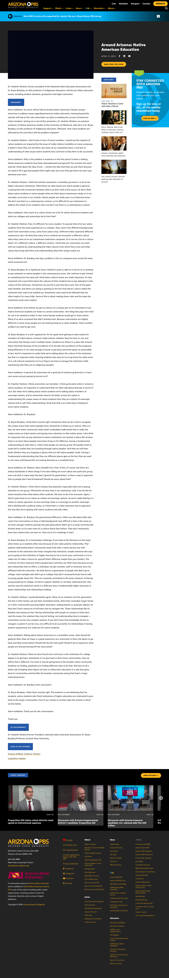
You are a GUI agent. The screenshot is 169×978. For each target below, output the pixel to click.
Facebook (68, 868)
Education (114, 918)
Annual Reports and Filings (145, 872)
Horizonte (114, 851)
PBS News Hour (116, 865)
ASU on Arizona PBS (91, 883)
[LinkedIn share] (125, 56)
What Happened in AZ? (93, 860)
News (112, 839)
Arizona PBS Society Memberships (142, 892)
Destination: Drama (91, 876)
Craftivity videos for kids (119, 898)
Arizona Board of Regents (34, 904)
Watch (87, 839)
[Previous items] (8, 798)
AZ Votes (113, 855)
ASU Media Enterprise (33, 886)
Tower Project (140, 912)
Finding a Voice (90, 922)
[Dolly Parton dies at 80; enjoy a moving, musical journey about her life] (113, 111)
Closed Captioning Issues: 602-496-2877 (71, 857)
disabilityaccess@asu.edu (18, 866)
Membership (140, 896)
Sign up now (149, 118)
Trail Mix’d (88, 857)
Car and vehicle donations (145, 916)
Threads (68, 883)
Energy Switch (89, 869)
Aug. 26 (107, 101)
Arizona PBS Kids (116, 877)
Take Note (88, 915)
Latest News (114, 844)
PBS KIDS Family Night (118, 884)
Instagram (69, 873)
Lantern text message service (118, 894)
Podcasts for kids (116, 902)
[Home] (23, 5)
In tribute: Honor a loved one (144, 908)
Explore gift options (142, 882)
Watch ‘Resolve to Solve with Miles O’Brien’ (112, 105)
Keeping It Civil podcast (92, 919)
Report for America (117, 960)
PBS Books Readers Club (144, 868)
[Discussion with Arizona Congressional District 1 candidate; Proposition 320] (80, 786)
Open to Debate (116, 858)
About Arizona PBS (142, 848)
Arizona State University (39, 883)
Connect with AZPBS (142, 844)
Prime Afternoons (91, 879)
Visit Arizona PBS (141, 875)
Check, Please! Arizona (92, 853)
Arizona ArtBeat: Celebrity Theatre (24, 754)
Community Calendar (143, 858)
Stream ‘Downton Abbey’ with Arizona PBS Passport (113, 154)
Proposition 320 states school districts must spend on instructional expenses (30, 821)
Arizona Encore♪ (90, 912)
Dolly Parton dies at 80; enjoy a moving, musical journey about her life (112, 129)
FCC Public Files (70, 845)
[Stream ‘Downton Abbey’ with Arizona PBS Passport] (113, 137)
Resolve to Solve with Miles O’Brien (94, 849)
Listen (87, 897)
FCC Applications (70, 850)
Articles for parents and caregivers (118, 906)
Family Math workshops (119, 911)
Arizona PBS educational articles (119, 939)
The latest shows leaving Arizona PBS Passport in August (113, 179)
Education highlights (117, 923)
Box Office (139, 861)
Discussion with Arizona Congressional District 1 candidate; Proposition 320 (78, 821)
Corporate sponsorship (143, 903)
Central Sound (89, 905)
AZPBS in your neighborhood (115, 931)
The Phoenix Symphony (93, 908)
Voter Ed (113, 861)
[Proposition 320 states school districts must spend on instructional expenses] (30, 786)
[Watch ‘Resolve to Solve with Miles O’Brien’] (113, 85)
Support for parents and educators (119, 956)
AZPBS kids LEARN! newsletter (117, 888)
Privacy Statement (71, 863)
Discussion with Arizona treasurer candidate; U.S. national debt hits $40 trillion (127, 823)
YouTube (69, 878)
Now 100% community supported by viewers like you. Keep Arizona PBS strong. (63, 16)
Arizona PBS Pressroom (144, 855)
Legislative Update (17, 758)
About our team (116, 964)
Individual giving (141, 900)
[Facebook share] (121, 56)
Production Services (142, 865)
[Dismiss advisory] (158, 16)
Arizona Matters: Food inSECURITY (92, 864)
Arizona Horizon (116, 848)
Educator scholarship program (117, 950)
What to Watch (90, 844)
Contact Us (139, 879)
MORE (150, 775)
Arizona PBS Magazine (143, 851)
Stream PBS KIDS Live (117, 881)
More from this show (113, 64)
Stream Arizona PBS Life (93, 886)
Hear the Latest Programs (94, 902)
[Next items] (161, 798)
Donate (69, 840)
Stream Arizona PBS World (94, 889)
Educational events (117, 926)
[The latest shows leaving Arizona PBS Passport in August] (113, 161)
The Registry (114, 935)
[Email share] (130, 56)
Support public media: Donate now (143, 887)
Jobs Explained (89, 872)
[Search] (165, 8)
